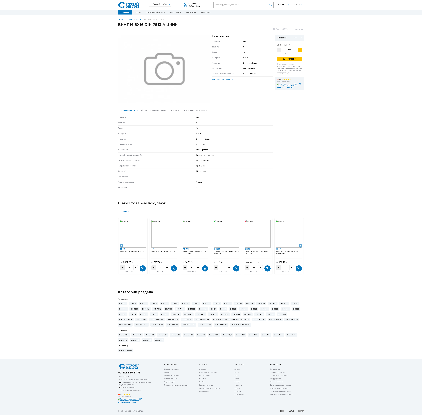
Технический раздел (277, 372)
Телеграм (128, 390)
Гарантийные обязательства (281, 391)
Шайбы (237, 388)
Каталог (130, 19)
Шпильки (238, 391)
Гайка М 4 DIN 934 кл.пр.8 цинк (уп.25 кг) (256, 252)
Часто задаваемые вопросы (280, 385)
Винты (138, 19)
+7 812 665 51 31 (129, 372)
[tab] (128, 110)
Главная (121, 19)
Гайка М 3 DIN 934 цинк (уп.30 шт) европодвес (226, 252)
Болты (237, 372)
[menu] (138, 12)
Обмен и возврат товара (279, 388)
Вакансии (167, 372)
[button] (270, 4)
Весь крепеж (239, 394)
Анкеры (237, 369)
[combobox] (160, 4)
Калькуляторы (275, 369)
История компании (171, 369)
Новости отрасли (170, 379)
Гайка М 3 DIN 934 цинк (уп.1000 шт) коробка (194, 252)
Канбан (202, 382)
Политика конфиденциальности (176, 385)
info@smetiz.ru (123, 376)
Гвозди (237, 382)
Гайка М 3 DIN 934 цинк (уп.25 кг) (132, 251)
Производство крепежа (208, 372)
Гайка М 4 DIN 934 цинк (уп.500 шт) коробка (287, 252)
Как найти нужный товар (279, 375)
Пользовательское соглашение (282, 394)
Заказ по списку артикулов (209, 388)
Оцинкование (204, 375)
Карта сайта (204, 391)
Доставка (202, 369)
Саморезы (238, 385)
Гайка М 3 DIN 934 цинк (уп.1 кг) (163, 251)
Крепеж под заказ (206, 385)
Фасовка (202, 379)
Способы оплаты (276, 382)
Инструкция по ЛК (276, 379)
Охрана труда (169, 382)
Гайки (237, 379)
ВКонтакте (137, 390)
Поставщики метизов (172, 375)
